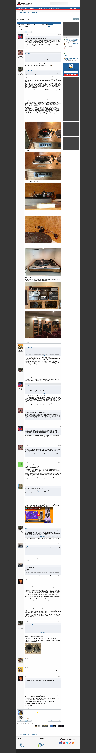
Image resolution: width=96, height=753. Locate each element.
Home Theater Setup (21, 746)
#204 (60, 344)
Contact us (40, 746)
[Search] (78, 8)
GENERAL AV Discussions (68, 46)
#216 (60, 621)
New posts (18, 10)
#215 (60, 579)
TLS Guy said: (27, 385)
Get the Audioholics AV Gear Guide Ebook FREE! (71, 70)
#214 (60, 563)
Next (30, 32)
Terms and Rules (41, 744)
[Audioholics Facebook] (61, 744)
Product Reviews (32, 8)
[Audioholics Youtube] (64, 744)
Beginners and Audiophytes (68, 51)
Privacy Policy (41, 745)
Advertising (40, 741)
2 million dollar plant (38, 491)
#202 (60, 50)
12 (27, 32)
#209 (60, 445)
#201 (60, 34)
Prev (18, 32)
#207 (60, 408)
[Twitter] (67, 744)
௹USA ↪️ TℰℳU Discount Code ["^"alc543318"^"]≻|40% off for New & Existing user (71, 49)
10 (24, 32)
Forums (22, 8)
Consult (26, 8)
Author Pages (41, 742)
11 (26, 32)
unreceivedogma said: (28, 624)
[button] (28, 8)
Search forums (23, 10)
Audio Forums (20, 741)
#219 (60, 676)
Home (19, 8)
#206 (60, 382)
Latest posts (65, 37)
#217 (60, 658)
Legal (40, 743)
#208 (60, 426)
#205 (60, 368)
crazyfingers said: (28, 53)
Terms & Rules (77, 751)
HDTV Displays (67, 42)
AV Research (39, 8)
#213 (60, 543)
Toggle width (20, 749)
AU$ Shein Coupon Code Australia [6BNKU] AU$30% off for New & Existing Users (71, 54)
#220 (60, 710)
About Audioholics (41, 740)
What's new (58, 8)
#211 (60, 484)
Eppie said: (26, 528)
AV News (45, 8)
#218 (60, 667)
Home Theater (51, 8)
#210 (60, 462)
